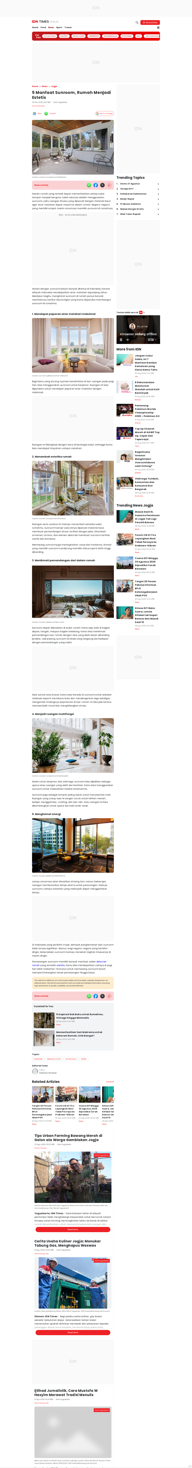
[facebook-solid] (95, 185)
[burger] (158, 27)
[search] (137, 22)
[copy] (109, 185)
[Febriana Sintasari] (35, 1071)
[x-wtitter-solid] (102, 185)
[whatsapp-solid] (89, 185)
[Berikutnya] (114, 1231)
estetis (61, 965)
